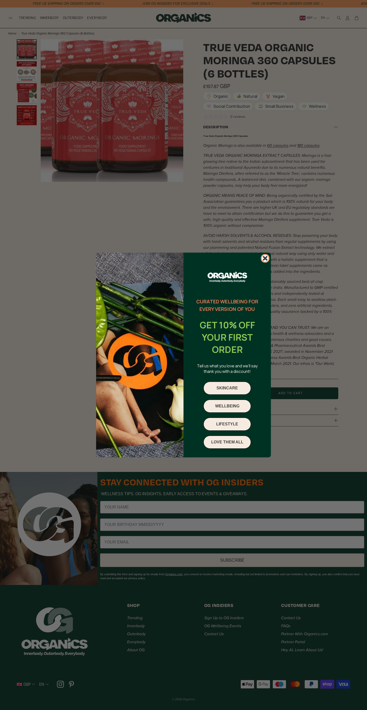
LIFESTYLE (227, 424)
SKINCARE (227, 388)
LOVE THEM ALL (227, 442)
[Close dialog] (265, 258)
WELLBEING (227, 406)
